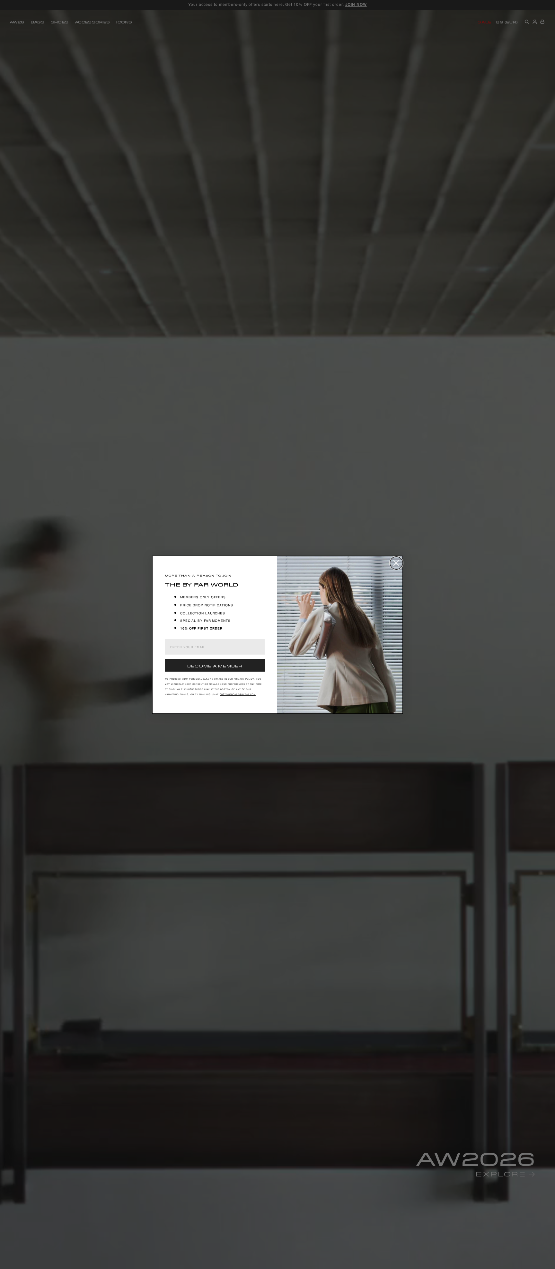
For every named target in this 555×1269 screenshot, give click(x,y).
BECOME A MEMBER (214, 665)
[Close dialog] (396, 563)
